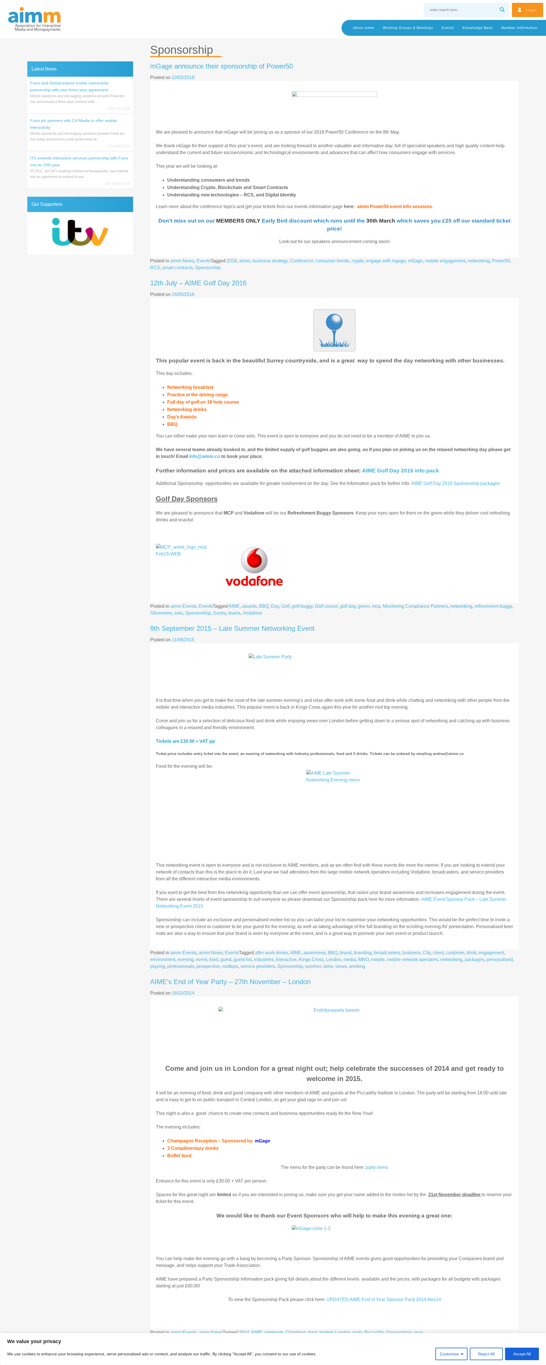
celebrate (273, 1332)
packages (474, 959)
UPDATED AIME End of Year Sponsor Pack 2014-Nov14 (383, 1299)
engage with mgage (386, 260)
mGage (415, 260)
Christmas (296, 1332)
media (350, 959)
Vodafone (252, 613)
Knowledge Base (477, 28)
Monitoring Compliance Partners (415, 606)
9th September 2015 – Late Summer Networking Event (232, 628)
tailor (328, 966)
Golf (285, 606)
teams (234, 613)
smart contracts (177, 267)
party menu (377, 1167)
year (418, 1332)
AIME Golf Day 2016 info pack (400, 471)
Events (448, 28)
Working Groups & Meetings (408, 28)
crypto (357, 260)
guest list (243, 959)
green (364, 606)
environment (162, 959)
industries (264, 959)
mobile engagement (445, 260)
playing (157, 966)
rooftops (230, 966)
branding (363, 952)
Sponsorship (208, 267)
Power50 (501, 260)
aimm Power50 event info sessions (394, 206)
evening (185, 959)
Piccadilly (374, 1332)
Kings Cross (311, 959)
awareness (314, 952)
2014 (244, 1332)
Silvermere (161, 613)
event (201, 959)
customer (455, 952)
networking (479, 260)
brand (345, 952)
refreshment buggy (493, 606)
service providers (258, 966)
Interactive (286, 959)
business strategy (270, 260)
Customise (449, 1354)
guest (225, 959)
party (357, 1332)
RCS (155, 267)
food (213, 959)
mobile (378, 959)
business (411, 952)
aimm (244, 260)
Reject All (486, 1354)
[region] (273, 1349)
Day (275, 606)
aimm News (182, 260)
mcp (376, 606)
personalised (500, 959)
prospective (208, 966)
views (341, 966)
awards (249, 606)
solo (178, 613)
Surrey (219, 613)
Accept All (522, 1354)
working (357, 966)
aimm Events (183, 606)
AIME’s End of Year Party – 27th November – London (230, 982)
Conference (301, 260)
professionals (180, 966)
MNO (363, 959)
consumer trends (332, 260)
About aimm (363, 28)
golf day (348, 606)
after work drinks (271, 952)
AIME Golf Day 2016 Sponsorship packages (455, 483)
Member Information (519, 28)
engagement (491, 952)
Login (531, 9)
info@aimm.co (204, 456)
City (427, 952)
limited (326, 1332)
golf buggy (302, 606)
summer (313, 966)
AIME (234, 606)
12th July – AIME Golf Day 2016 (198, 283)
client (438, 952)
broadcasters (387, 952)
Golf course (326, 606)
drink (471, 952)
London (333, 959)
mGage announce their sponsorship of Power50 (221, 66)
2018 (232, 260)
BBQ (264, 606)
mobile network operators (412, 959)
